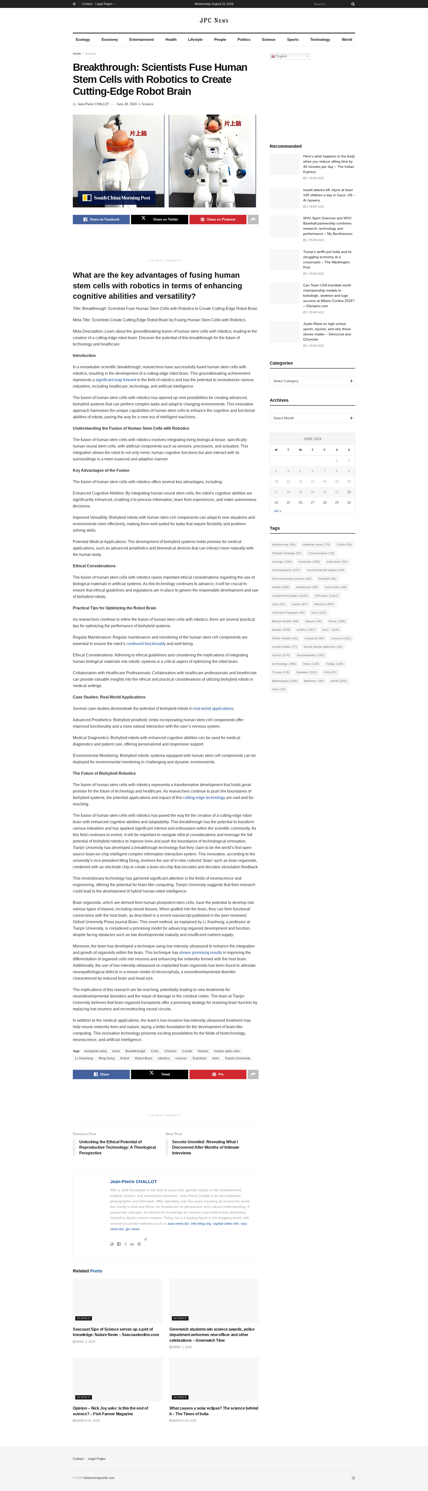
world (339, 680)
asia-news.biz (178, 1223)
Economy (110, 39)
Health (171, 39)
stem (215, 1058)
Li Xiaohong (84, 1058)
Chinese (170, 1051)
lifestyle (324, 604)
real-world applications (213, 708)
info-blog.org (201, 1223)
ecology (282, 561)
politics (306, 629)
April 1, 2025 (182, 1347)
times (311, 663)
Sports (293, 39)
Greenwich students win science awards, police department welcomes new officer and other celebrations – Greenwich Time (212, 1334)
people (281, 629)
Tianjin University (237, 1058)
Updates (306, 672)
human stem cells (227, 1051)
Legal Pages (103, 4)
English (281, 56)
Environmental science (292, 578)
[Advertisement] (166, 244)
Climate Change (287, 553)
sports (281, 655)
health (281, 587)
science (181, 1058)
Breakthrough (135, 1051)
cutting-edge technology (204, 797)
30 (349, 502)
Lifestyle (195, 39)
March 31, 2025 (87, 1420)
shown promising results (200, 952)
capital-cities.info (226, 1223)
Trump (281, 672)
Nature (313, 621)
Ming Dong (107, 1058)
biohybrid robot (95, 1051)
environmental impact (326, 570)
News (337, 621)
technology (284, 663)
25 (288, 502)
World (347, 39)
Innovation (336, 587)
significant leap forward (116, 380)
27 (312, 502)
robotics (164, 1058)
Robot (124, 1058)
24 (276, 502)
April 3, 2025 (85, 1341)
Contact (87, 4)
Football (327, 578)
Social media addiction (323, 646)
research (314, 638)
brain (116, 1051)
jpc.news (132, 1229)
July (278, 604)
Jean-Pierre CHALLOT (93, 104)
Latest (300, 604)
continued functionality (146, 644)
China (344, 544)
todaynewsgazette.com (98, 1478)
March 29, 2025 (184, 1420)
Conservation (321, 553)
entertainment (286, 570)
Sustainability (310, 655)
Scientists (199, 1058)
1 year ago (315, 178)
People (220, 39)
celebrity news (316, 544)
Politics (244, 39)
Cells (155, 1051)
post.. (330, 629)
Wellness (314, 680)
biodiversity (284, 544)
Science (268, 39)
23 (349, 492)
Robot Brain (144, 1058)
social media (284, 646)
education (337, 561)
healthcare (307, 587)
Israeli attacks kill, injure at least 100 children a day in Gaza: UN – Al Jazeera (329, 195)
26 (300, 502)
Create (187, 1051)
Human (203, 1051)
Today (334, 663)
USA (330, 672)
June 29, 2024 (126, 104)
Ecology (83, 39)
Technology (320, 39)
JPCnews (327, 595)
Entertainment (141, 39)
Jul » (277, 511)
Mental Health (285, 621)
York (279, 689)
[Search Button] (352, 4)
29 (337, 502)
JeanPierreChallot (290, 595)
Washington (284, 680)
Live (319, 612)
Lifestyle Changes (288, 612)
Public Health (285, 638)
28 (324, 502)
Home (77, 53)
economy (309, 561)
